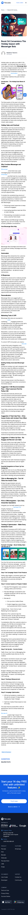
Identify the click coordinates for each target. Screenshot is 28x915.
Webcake (4, 858)
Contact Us (18, 877)
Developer (4, 880)
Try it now (14, 801)
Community (18, 880)
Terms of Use (5, 890)
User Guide (4, 877)
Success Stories (5, 896)
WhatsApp (4, 174)
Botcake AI (4, 713)
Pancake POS (17, 507)
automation (14, 73)
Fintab (3, 867)
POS (2, 852)
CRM (2, 864)
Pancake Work (5, 861)
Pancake (24, 344)
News (2, 10)
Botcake (3, 855)
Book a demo (20, 2)
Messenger (4, 169)
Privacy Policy (5, 893)
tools (8, 320)
